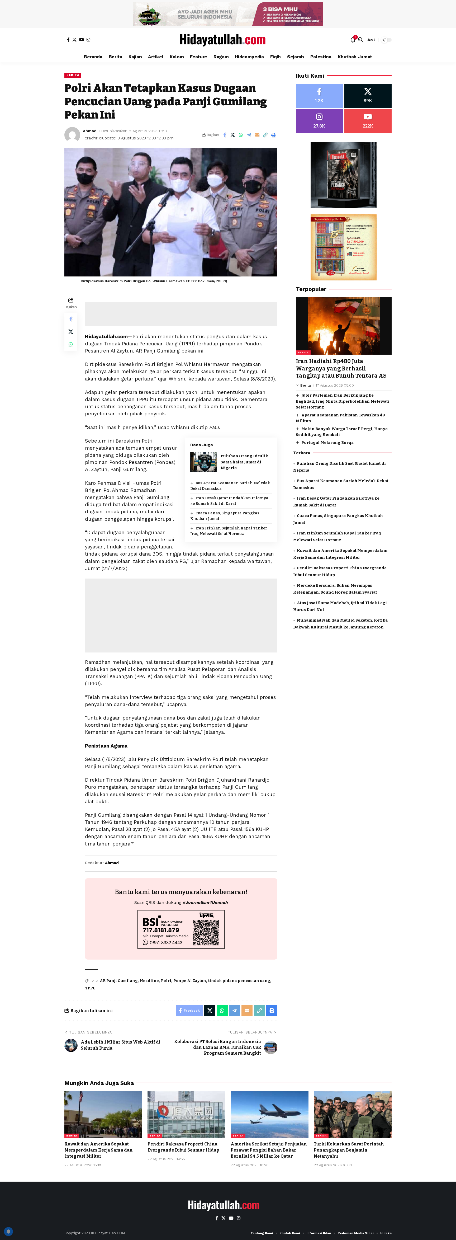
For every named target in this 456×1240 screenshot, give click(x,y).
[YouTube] (81, 39)
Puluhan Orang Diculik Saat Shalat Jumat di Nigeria (244, 462)
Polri (166, 981)
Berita (72, 75)
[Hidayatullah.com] (228, 40)
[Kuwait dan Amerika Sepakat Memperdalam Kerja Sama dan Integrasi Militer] (103, 1114)
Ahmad (90, 131)
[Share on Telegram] (249, 135)
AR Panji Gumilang (119, 981)
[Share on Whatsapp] (241, 135)
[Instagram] (88, 39)
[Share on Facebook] (224, 135)
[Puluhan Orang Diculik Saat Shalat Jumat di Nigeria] (203, 462)
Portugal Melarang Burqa (327, 442)
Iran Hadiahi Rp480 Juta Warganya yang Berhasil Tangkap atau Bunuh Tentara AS (341, 368)
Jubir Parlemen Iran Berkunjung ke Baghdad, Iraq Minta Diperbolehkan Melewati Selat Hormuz (343, 401)
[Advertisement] (181, 314)
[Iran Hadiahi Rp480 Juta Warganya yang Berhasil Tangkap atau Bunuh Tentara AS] (344, 326)
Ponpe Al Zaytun (189, 981)
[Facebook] (68, 39)
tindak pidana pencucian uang (239, 981)
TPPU (90, 988)
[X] (74, 39)
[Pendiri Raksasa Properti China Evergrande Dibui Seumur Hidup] (186, 1114)
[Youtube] (368, 121)
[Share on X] (232, 135)
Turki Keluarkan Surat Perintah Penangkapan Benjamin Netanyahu (349, 1150)
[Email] (257, 135)
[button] (360, 40)
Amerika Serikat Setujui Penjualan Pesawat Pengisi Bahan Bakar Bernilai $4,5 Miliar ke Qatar (269, 1150)
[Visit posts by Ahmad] (72, 135)
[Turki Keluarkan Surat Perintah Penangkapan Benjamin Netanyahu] (353, 1114)
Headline (149, 981)
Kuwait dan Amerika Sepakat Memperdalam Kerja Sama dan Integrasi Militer (98, 1150)
